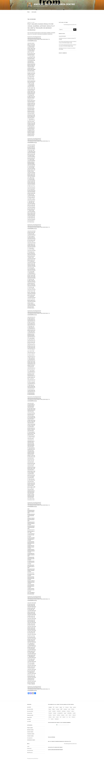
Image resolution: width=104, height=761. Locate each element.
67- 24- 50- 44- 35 (31, 240)
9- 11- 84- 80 (31, 271)
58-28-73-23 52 (31, 452)
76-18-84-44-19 (31, 451)
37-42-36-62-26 (31, 392)
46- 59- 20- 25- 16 (31, 361)
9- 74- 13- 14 (31, 267)
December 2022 (30, 709)
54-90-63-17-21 (31, 545)
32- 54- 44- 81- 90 (31, 182)
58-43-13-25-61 (31, 576)
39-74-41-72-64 (31, 492)
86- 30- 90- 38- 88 (31, 69)
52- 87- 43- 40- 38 (31, 275)
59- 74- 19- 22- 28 (31, 154)
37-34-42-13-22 (31, 541)
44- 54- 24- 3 (31, 126)
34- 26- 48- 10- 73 (31, 91)
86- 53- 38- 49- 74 (31, 300)
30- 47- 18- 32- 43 (31, 612)
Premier (72, 709)
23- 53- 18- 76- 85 (31, 676)
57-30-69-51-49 (31, 561)
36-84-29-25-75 (31, 490)
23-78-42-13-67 (31, 405)
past (69, 709)
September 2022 (30, 715)
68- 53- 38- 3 (32, 644)
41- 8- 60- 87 (32, 432)
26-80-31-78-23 (31, 134)
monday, (57, 709)
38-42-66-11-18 (31, 495)
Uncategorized (29, 737)
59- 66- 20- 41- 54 (31, 92)
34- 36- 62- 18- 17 (31, 283)
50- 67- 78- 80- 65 (31, 292)
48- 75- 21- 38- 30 (31, 205)
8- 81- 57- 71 (31, 672)
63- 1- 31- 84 (31, 83)
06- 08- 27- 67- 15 (31, 345)
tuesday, (54, 713)
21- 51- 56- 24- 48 (31, 413)
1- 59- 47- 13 (31, 177)
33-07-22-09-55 (31, 523)
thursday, (50, 713)
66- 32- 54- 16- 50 (31, 342)
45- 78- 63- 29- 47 (31, 619)
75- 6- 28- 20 (32, 146)
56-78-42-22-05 (31, 108)
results (50, 711)
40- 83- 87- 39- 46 (31, 467)
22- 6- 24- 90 (32, 382)
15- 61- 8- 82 (31, 178)
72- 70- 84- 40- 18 (31, 60)
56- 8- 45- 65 (32, 197)
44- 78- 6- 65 (32, 331)
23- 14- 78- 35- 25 (31, 181)
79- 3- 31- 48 (31, 167)
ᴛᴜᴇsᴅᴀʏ (52, 718)
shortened (58, 711)
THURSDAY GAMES (30, 733)
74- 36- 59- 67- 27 (31, 244)
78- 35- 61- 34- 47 (31, 237)
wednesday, (69, 713)
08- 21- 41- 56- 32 (31, 65)
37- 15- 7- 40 (31, 150)
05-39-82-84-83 (31, 525)
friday (71, 707)
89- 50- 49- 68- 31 (31, 100)
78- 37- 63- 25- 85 (31, 424)
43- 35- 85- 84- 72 (31, 319)
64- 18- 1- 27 (31, 326)
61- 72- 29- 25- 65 (31, 670)
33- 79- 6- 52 (31, 479)
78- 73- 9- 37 (31, 194)
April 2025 (29, 707)
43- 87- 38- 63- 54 (31, 48)
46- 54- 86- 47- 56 (31, 471)
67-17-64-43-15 (31, 593)
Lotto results (34, 11)
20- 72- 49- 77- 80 (31, 486)
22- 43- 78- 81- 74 (31, 377)
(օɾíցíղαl (50, 707)
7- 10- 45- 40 (31, 370)
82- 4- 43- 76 (32, 425)
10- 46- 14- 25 (32, 435)
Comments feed (30, 750)
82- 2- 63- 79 (32, 357)
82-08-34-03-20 (31, 514)
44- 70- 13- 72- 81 (31, 475)
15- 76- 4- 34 (31, 233)
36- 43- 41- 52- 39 (31, 263)
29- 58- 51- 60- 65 (31, 232)
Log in (28, 746)
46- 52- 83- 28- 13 (31, 255)
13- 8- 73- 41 (31, 210)
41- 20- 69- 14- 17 (31, 128)
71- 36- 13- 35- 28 (31, 124)
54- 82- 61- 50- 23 (31, 103)
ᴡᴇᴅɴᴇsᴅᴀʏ (57, 718)
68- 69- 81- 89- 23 (31, 330)
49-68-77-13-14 (31, 546)
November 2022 (30, 711)
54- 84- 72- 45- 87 (31, 173)
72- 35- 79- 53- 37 (31, 304)
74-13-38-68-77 (31, 539)
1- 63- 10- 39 (31, 159)
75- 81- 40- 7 (31, 248)
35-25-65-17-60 (31, 558)
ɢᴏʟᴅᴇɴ (74, 713)
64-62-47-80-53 (31, 580)
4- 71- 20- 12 (31, 476)
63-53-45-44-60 (31, 335)
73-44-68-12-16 (31, 557)
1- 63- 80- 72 (31, 643)
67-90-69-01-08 (31, 394)
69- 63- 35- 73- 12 (31, 468)
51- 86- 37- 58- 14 (31, 280)
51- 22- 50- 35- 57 (31, 158)
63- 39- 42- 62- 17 (31, 428)
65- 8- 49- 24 (32, 49)
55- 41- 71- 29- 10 (31, 429)
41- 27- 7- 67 (31, 257)
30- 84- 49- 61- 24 (31, 214)
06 (53, 707)
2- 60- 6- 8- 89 (31, 68)
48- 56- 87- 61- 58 (31, 122)
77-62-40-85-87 (31, 533)
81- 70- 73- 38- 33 (31, 421)
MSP (61, 709)
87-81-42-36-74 (31, 566)
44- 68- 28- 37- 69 (31, 362)
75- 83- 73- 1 (31, 252)
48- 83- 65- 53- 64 (31, 409)
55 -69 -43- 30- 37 (31, 647)
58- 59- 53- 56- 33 (31, 627)
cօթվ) (61, 707)
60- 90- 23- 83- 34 (31, 190)
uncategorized (59, 713)
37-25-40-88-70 (31, 404)
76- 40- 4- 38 (32, 659)
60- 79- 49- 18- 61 (31, 295)
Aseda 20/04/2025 (62, 36)
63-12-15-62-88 (31, 578)
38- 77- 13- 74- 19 (31, 44)
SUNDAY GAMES (30, 731)
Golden (53, 709)
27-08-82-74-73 (31, 130)
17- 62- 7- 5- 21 (31, 171)
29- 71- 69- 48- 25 (31, 268)
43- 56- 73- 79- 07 (31, 73)
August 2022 (29, 717)
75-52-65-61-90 (31, 527)
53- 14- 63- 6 (31, 447)
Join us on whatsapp (51, 736)
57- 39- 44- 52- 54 (31, 347)
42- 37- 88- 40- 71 (31, 116)
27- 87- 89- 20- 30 (31, 631)
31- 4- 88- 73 (31, 472)
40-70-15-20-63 (31, 519)
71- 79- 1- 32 (31, 287)
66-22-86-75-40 (31, 569)
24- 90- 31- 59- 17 (31, 640)
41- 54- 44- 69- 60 (31, 608)
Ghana (50, 709)
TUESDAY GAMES (30, 735)
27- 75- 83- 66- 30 (31, 417)
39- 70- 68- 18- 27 (31, 323)
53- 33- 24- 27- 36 (31, 433)
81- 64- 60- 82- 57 (31, 208)
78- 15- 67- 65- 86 (31, 265)
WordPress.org (29, 752)
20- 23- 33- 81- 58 (31, 386)
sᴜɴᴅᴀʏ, (72, 711)
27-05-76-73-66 (31, 537)
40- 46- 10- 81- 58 (31, 605)
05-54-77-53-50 (31, 131)
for (63, 707)
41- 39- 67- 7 (31, 118)
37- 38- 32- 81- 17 (31, 318)
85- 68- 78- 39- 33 (31, 639)
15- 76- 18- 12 (31, 236)
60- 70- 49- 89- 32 (31, 81)
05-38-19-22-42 (31, 334)
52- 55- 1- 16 (31, 609)
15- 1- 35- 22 (31, 660)
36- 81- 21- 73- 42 (31, 104)
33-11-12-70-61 (31, 306)
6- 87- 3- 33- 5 (30, 302)
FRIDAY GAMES (30, 727)
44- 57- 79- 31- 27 (31, 484)
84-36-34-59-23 (31, 161)
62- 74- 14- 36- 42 (31, 621)
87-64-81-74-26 (31, 574)
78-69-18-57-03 (31, 582)
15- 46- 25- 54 (31, 155)
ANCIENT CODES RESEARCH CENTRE (54, 4)
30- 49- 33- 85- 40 (31, 245)
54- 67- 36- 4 (31, 75)
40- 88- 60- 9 (32, 656)
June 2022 (29, 721)
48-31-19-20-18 (31, 443)
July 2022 (28, 719)
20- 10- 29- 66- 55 (31, 193)
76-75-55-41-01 (31, 584)
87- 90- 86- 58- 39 (31, 408)
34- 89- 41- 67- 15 (31, 616)
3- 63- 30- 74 (31, 95)
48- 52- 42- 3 (31, 327)
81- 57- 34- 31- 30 (31, 253)
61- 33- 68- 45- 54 (31, 53)
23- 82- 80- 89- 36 (31, 655)
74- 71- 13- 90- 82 (31, 416)
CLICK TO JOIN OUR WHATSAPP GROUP (55, 749)
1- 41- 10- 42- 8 (30, 61)
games (74, 707)
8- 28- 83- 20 (32, 165)
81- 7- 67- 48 (31, 322)
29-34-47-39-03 (31, 518)
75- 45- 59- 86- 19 (31, 390)
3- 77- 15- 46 (31, 662)
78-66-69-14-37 (31, 678)
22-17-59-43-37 (31, 565)
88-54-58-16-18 (31, 542)
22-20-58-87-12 (31, 553)
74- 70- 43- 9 (32, 189)
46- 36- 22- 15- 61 (31, 482)
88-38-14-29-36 (31, 111)
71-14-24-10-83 (31, 515)
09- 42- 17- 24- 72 (31, 147)
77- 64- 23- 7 (32, 261)
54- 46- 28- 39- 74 (31, 651)
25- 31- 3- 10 (31, 279)
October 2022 (29, 713)
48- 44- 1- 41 (31, 202)
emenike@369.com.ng (32, 40)
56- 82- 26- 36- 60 (31, 276)
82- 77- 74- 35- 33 (31, 284)
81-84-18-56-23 (31, 586)
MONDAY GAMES (30, 729)
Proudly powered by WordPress (32, 758)
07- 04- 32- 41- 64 (31, 604)
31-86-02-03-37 (31, 549)
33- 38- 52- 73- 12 (31, 449)
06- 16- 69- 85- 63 (31, 64)
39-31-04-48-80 (31, 163)
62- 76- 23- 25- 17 (31, 682)
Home (28, 11)
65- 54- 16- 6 (31, 272)
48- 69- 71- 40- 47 (31, 455)
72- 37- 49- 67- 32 (31, 88)
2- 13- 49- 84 (31, 338)
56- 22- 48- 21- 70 (31, 175)
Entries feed (29, 748)
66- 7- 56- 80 (32, 683)
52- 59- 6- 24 (31, 201)
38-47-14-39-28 (31, 445)
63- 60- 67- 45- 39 (31, 613)
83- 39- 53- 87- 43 (31, 169)
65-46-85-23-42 (31, 510)
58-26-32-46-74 (31, 531)
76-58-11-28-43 (31, 588)
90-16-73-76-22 (31, 365)
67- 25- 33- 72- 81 (31, 636)
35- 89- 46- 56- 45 (31, 420)
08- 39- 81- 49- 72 (31, 259)
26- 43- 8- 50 (32, 358)
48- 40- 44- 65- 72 (31, 666)
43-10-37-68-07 (31, 511)
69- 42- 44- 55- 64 (31, 629)
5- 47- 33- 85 (31, 652)
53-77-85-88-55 (31, 592)
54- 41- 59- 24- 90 (31, 463)
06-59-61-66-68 (31, 550)
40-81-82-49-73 (31, 441)
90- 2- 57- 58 (32, 45)
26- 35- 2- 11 (31, 385)
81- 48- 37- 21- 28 (31, 96)
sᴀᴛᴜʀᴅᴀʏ (68, 711)
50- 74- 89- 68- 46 (31, 212)
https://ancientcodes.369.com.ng (34, 38)
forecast (67, 707)
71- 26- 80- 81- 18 (31, 216)
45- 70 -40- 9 (32, 648)
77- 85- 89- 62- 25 (31, 151)
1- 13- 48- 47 (31, 296)
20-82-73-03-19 (31, 570)
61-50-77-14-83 (31, 494)
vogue (65, 713)
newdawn (65, 709)
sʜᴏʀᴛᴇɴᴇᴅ (63, 711)
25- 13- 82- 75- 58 (31, 115)
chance (57, 707)
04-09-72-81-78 (31, 554)
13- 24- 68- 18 (31, 85)
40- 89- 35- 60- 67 (31, 623)
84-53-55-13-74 (31, 374)
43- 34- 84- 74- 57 (31, 57)
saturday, (54, 711)
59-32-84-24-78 (31, 522)
